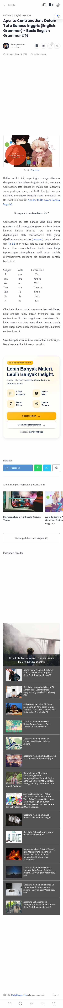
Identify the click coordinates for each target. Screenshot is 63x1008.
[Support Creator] (43, 46)
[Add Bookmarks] (36, 46)
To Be (11, 243)
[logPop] (58, 5)
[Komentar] (50, 46)
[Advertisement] (31, 95)
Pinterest (35, 170)
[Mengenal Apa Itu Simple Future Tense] (23, 501)
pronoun (37, 239)
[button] (9, 5)
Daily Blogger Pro (19, 995)
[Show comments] (53, 1004)
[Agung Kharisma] (18, 44)
